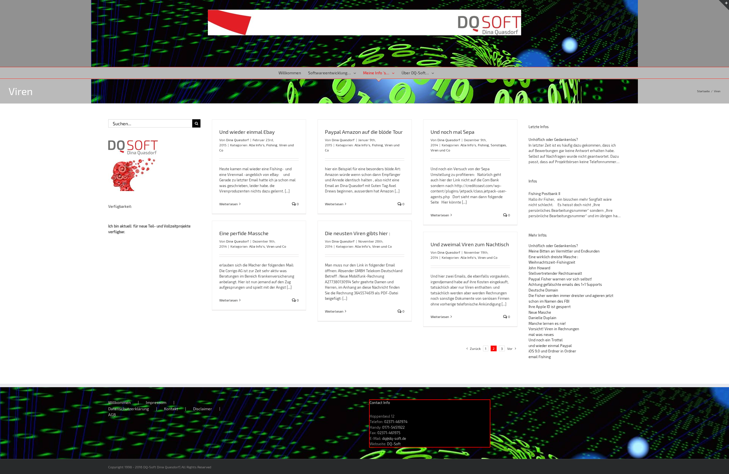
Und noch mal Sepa (452, 132)
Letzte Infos (539, 126)
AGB (112, 414)
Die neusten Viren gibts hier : (357, 233)
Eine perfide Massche (244, 233)
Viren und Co (440, 150)
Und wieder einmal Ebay (247, 132)
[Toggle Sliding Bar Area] (724, 5)
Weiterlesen (228, 204)
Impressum (156, 402)
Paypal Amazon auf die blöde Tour (364, 132)
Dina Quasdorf (237, 140)
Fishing (271, 145)
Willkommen (119, 402)
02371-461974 (395, 421)
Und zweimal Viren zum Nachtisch (470, 244)
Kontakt (171, 408)
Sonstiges (498, 145)
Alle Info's (257, 145)
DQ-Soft (394, 444)
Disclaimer (202, 408)
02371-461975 (388, 432)
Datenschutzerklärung (128, 408)
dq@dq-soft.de (394, 438)
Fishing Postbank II (544, 193)
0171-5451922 (393, 427)
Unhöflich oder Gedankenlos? (553, 139)
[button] (442, 73)
